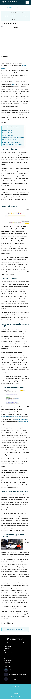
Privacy (15, 689)
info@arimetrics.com (14, 670)
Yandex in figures (7, 130)
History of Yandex (7, 133)
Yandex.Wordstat (23, 421)
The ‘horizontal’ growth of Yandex (12, 144)
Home (4, 7)
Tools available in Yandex (9, 140)
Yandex (13, 84)
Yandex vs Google (7, 135)
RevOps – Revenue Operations (15, 629)
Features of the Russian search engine (13, 137)
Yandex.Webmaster (16, 416)
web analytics (5, 416)
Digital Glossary (11, 7)
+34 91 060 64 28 (13, 679)
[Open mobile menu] (27, 2)
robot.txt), (17, 419)
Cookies (15, 693)
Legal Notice (15, 686)
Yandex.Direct (24, 419)
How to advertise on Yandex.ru (11, 142)
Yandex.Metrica (23, 412)
